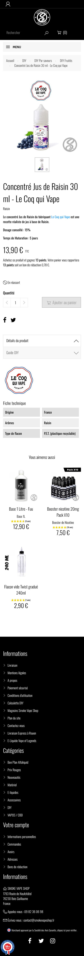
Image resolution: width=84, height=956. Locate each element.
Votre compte (16, 825)
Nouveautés (14, 777)
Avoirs (11, 851)
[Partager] (4, 320)
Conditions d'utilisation (20, 695)
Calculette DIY (15, 702)
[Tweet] (13, 320)
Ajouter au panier (62, 302)
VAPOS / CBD (15, 815)
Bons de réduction (17, 866)
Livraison (12, 665)
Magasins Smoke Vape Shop (23, 710)
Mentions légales (17, 672)
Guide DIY (12, 352)
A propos (12, 680)
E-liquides (13, 792)
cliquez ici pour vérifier (67, 930)
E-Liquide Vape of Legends (22, 740)
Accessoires (14, 799)
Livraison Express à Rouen (22, 733)
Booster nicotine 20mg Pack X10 (63, 512)
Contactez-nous (16, 725)
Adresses (13, 859)
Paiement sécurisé (18, 687)
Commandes (14, 844)
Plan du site (14, 718)
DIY (9, 807)
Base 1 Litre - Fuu (21, 509)
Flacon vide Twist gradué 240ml (21, 590)
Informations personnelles (22, 836)
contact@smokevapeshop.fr (38, 920)
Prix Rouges (14, 769)
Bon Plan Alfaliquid (18, 762)
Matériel (12, 784)
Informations (15, 876)
